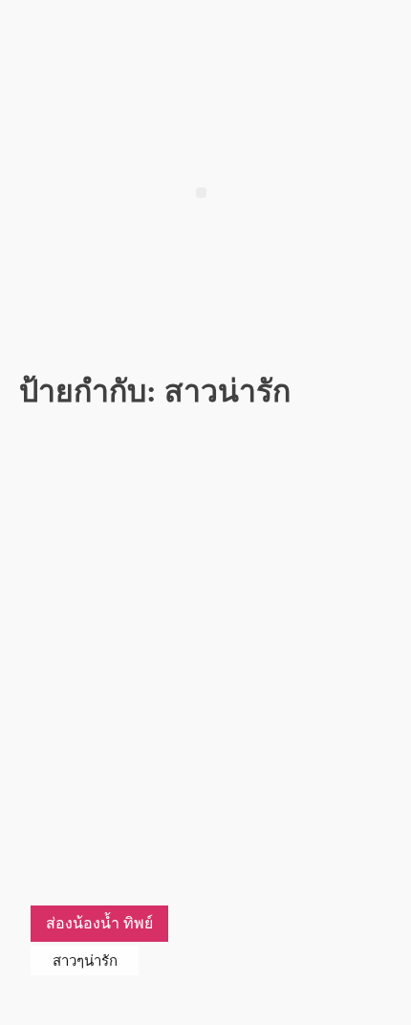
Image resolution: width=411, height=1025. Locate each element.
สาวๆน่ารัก (85, 960)
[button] (201, 192)
